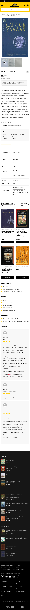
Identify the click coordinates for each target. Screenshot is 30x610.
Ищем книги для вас (21, 586)
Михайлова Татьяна (18, 187)
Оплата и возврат (6, 591)
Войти (18, 83)
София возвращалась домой (14, 510)
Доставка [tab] (19, 146)
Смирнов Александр (19, 189)
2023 (14, 183)
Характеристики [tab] (6, 146)
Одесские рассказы (11, 546)
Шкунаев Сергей (18, 190)
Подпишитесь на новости (6, 594)
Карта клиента (20, 584)
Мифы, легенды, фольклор (14, 125)
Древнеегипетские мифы (21, 268)
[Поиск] (27, 9)
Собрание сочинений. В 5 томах (15, 475)
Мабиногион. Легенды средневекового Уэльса (7, 233)
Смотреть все (24, 204)
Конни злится (10, 460)
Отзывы (18, 581)
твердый (15, 159)
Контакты (3, 584)
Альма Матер (21, 134)
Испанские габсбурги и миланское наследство (16, 467)
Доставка (3, 588)
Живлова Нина (17, 192)
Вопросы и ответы (21, 588)
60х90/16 (15, 180)
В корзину (7, 242)
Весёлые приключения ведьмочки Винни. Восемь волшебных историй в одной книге (16, 538)
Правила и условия (6, 586)
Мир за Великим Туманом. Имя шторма (17, 503)
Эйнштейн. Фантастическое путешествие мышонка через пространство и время (14, 496)
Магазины (4, 581)
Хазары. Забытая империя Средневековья (13, 482)
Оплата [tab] (14, 146)
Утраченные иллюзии (12, 553)
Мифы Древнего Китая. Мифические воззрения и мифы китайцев (21, 233)
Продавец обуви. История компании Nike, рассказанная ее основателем (16, 531)
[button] (2, 5)
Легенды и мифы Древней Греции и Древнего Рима (6, 269)
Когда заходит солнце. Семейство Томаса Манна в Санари (15, 517)
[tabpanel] (15, 173)
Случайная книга (20, 591)
